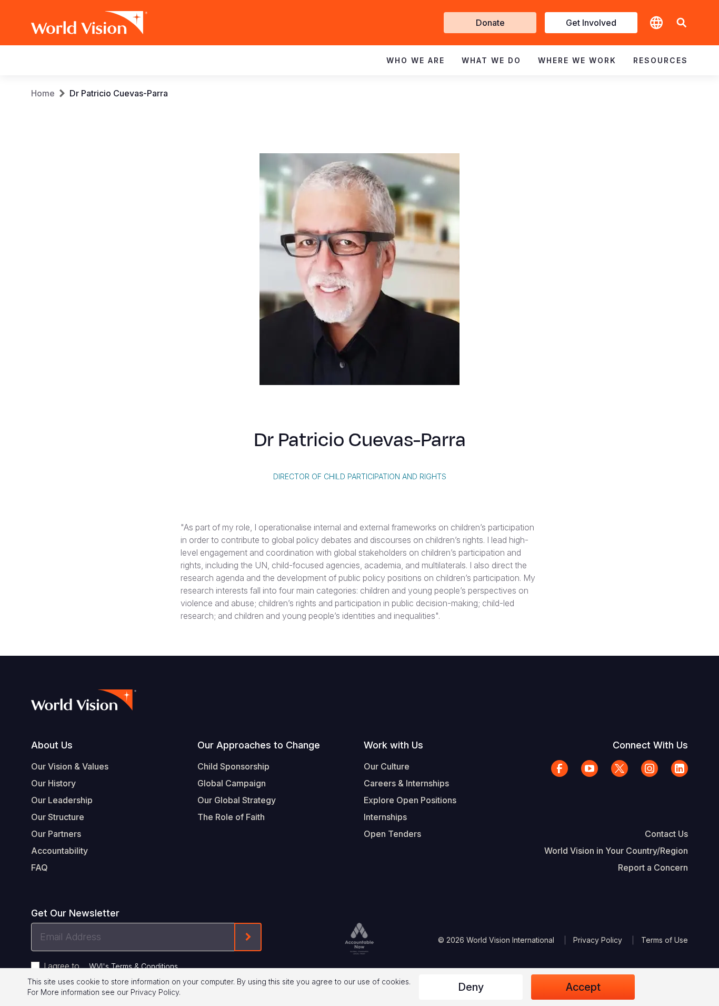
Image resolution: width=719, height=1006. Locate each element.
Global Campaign (231, 783)
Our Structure (57, 817)
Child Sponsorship (233, 766)
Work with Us (393, 745)
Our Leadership (62, 800)
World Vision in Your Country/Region (616, 850)
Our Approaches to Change (258, 745)
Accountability (59, 850)
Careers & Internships (406, 783)
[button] (681, 23)
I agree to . (111, 966)
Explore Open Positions (410, 800)
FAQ (39, 867)
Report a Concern (653, 867)
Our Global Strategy (236, 800)
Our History (53, 783)
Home (43, 93)
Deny (471, 987)
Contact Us (666, 834)
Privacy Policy (597, 939)
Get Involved (591, 22)
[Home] (74, 22)
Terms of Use (664, 939)
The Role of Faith (231, 817)
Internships (385, 817)
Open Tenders (392, 834)
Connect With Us (650, 745)
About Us (52, 745)
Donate (490, 22)
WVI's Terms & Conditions (133, 966)
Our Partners (56, 834)
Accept (583, 987)
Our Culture (387, 766)
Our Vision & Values (69, 766)
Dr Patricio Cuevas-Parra (118, 93)
